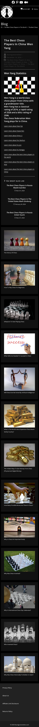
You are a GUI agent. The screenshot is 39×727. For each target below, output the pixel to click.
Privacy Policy (7, 688)
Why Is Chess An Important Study (14, 539)
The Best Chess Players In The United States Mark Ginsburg (19, 200)
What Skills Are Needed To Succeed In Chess (17, 356)
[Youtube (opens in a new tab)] (21, 2)
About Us (5, 696)
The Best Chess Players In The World (19, 65)
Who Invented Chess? (10, 644)
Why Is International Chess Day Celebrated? (17, 610)
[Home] (1, 27)
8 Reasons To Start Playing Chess (14, 322)
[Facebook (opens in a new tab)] (13, 2)
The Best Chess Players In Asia (18, 60)
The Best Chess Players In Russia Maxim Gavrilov (19, 186)
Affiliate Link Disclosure (10, 704)
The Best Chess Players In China (18, 63)
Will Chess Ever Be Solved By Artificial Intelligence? (19, 392)
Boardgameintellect (14, 55)
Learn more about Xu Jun (12, 145)
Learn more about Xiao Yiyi (13, 126)
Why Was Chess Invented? (12, 573)
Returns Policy (7, 711)
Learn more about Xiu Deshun (14, 140)
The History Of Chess (10, 253)
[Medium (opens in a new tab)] (26, 2)
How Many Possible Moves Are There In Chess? (18, 505)
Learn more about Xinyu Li (13, 136)
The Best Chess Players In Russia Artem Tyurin (19, 213)
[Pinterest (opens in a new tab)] (17, 2)
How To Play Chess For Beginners (14, 287)
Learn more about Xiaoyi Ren (14, 131)
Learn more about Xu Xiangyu (14, 150)
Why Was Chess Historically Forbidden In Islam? (18, 675)
